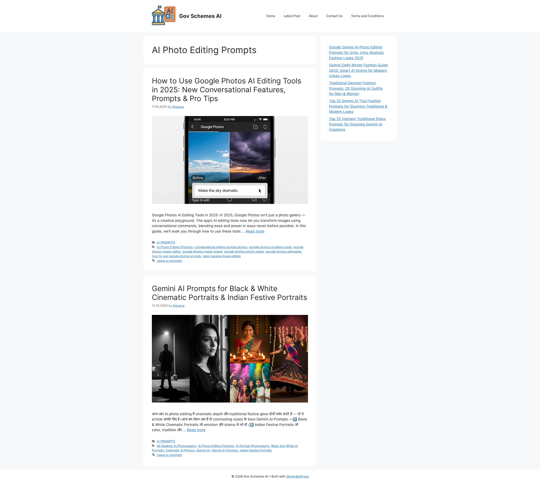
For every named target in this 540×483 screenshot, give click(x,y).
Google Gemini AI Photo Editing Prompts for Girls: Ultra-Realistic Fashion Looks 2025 (356, 52)
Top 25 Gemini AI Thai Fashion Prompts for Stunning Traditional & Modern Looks (358, 106)
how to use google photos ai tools (176, 256)
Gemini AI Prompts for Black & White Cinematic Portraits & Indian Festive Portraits (229, 293)
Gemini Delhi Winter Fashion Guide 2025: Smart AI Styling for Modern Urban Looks (358, 70)
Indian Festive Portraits (256, 450)
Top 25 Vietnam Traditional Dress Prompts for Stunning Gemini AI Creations (357, 124)
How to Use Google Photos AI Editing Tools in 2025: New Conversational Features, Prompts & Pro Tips (226, 89)
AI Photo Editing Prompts (175, 247)
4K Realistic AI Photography (176, 446)
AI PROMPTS (166, 242)
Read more (255, 231)
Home (270, 16)
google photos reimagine (283, 251)
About (313, 16)
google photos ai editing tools (270, 247)
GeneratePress (297, 476)
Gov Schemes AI (200, 16)
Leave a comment (169, 260)
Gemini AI (203, 450)
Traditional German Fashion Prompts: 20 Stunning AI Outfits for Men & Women (356, 88)
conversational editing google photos (220, 247)
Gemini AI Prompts (225, 450)
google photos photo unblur (244, 251)
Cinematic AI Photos (180, 450)
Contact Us (334, 16)
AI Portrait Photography (253, 446)
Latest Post (292, 16)
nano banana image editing (222, 256)
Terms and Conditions (367, 16)
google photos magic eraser (202, 251)
